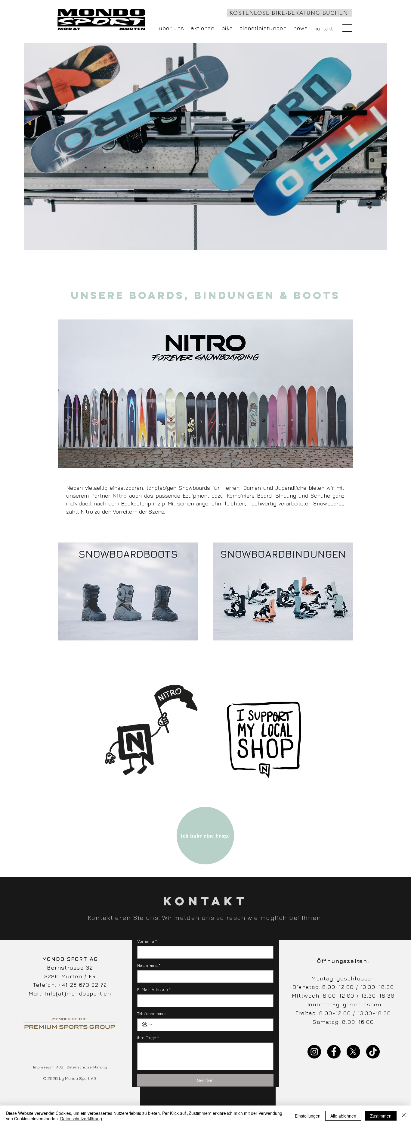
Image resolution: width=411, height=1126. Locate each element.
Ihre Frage (148, 1037)
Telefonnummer (151, 1013)
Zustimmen (380, 1116)
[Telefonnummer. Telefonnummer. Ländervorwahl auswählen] (147, 1024)
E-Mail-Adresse (154, 989)
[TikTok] (373, 1051)
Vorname (147, 941)
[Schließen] (403, 1115)
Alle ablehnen (343, 1116)
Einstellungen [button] (307, 1116)
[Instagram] (314, 1051)
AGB (59, 1067)
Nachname (148, 965)
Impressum (43, 1067)
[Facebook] (334, 1051)
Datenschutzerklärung (87, 1067)
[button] (347, 28)
